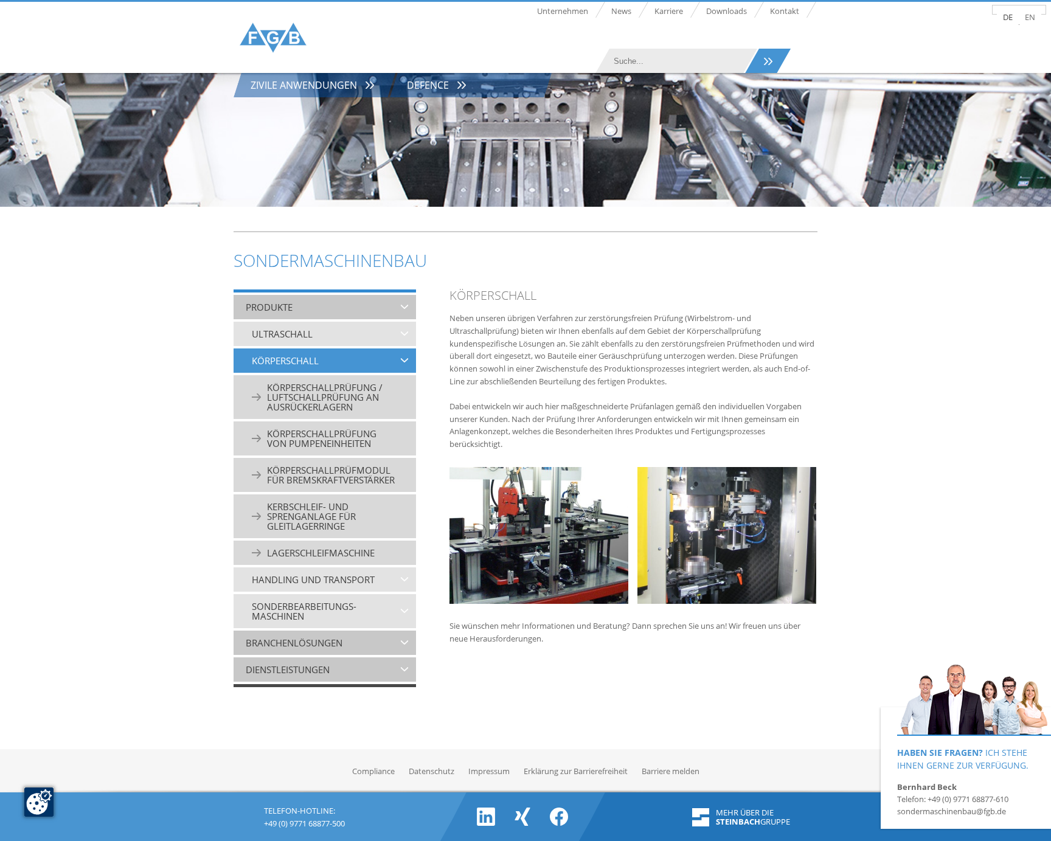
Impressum (489, 771)
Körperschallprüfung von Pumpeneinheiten (321, 438)
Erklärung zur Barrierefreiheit (576, 771)
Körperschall (285, 361)
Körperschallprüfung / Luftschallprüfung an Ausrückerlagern (325, 397)
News (621, 10)
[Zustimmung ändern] (39, 802)
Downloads (726, 10)
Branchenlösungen (294, 643)
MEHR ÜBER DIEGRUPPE (753, 817)
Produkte (269, 307)
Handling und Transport (313, 579)
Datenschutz (431, 771)
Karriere (668, 10)
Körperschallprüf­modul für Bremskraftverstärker (331, 475)
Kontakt (784, 10)
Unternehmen (562, 10)
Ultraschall (282, 334)
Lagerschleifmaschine (321, 553)
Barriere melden (670, 771)
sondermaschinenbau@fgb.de (951, 811)
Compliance (373, 771)
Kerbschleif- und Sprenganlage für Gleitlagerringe (311, 516)
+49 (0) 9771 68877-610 (968, 799)
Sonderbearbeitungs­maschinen (304, 611)
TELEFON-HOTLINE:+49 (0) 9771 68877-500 (304, 815)
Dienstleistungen (288, 669)
